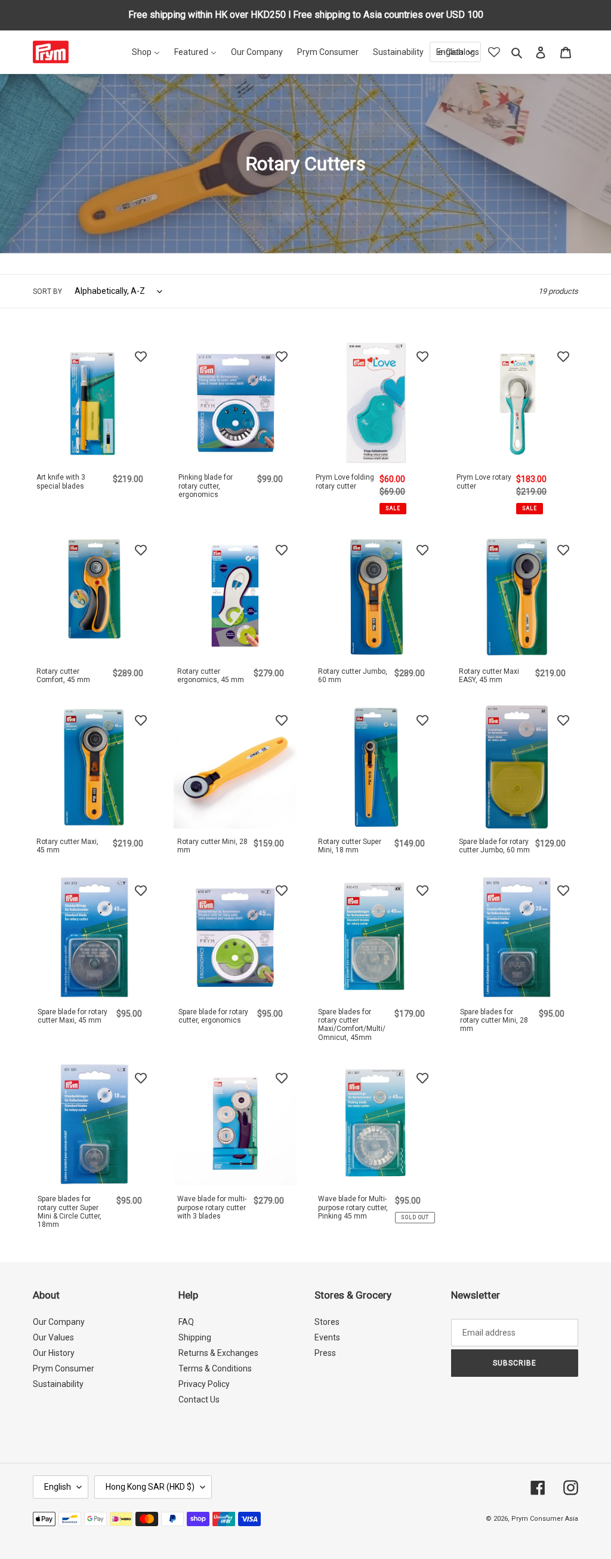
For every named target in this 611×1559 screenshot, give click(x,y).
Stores (327, 1322)
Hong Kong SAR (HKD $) (150, 1487)
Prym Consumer (63, 1368)
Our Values (53, 1337)
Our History (54, 1353)
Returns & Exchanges (218, 1353)
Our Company (59, 1322)
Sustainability (58, 1384)
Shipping (194, 1337)
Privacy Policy (204, 1384)
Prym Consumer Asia (544, 1519)
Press (325, 1353)
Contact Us (199, 1399)
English (57, 1487)
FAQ (186, 1322)
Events (327, 1337)
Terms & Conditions (215, 1368)
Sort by (47, 291)
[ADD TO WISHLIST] (141, 356)
